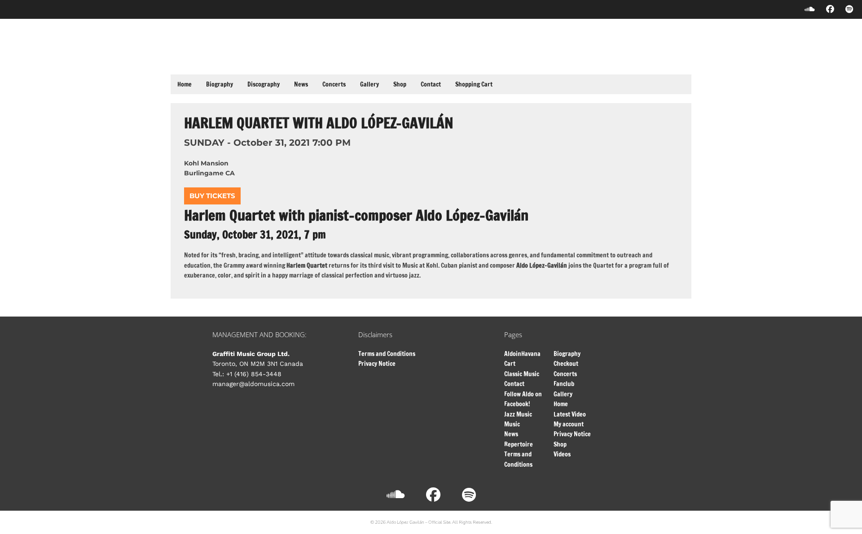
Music (512, 424)
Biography (219, 84)
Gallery (369, 84)
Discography (263, 84)
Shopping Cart (474, 84)
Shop (399, 84)
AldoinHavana (522, 353)
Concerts (334, 84)
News (301, 84)
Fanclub (564, 383)
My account (569, 424)
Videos (562, 454)
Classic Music (521, 373)
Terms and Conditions (386, 353)
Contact (431, 84)
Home (184, 84)
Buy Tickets (212, 195)
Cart (509, 363)
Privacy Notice (377, 363)
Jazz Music (518, 414)
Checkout (566, 363)
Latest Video (570, 414)
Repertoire (518, 444)
